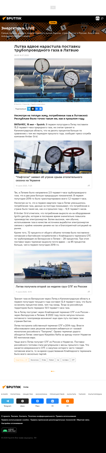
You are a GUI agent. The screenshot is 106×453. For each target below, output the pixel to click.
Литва (44, 360)
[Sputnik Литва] (12, 20)
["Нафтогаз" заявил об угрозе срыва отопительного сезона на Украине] (53, 157)
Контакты (23, 416)
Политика (15, 394)
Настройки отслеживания (12, 423)
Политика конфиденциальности (41, 416)
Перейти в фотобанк (38, 104)
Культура (71, 394)
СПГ (73, 360)
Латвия (51, 360)
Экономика (35, 360)
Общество (28, 394)
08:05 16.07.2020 (21, 55)
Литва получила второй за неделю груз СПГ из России (51, 286)
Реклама (14, 416)
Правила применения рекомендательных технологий (52, 420)
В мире (4, 394)
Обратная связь (83, 420)
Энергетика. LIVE (21, 360)
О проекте (5, 416)
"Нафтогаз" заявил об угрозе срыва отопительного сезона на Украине (49, 178)
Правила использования (66, 416)
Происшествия (57, 394)
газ (58, 360)
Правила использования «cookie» (15, 420)
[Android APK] (9, 430)
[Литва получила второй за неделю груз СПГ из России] (53, 266)
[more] (88, 185)
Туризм (82, 394)
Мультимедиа (95, 394)
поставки (65, 360)
